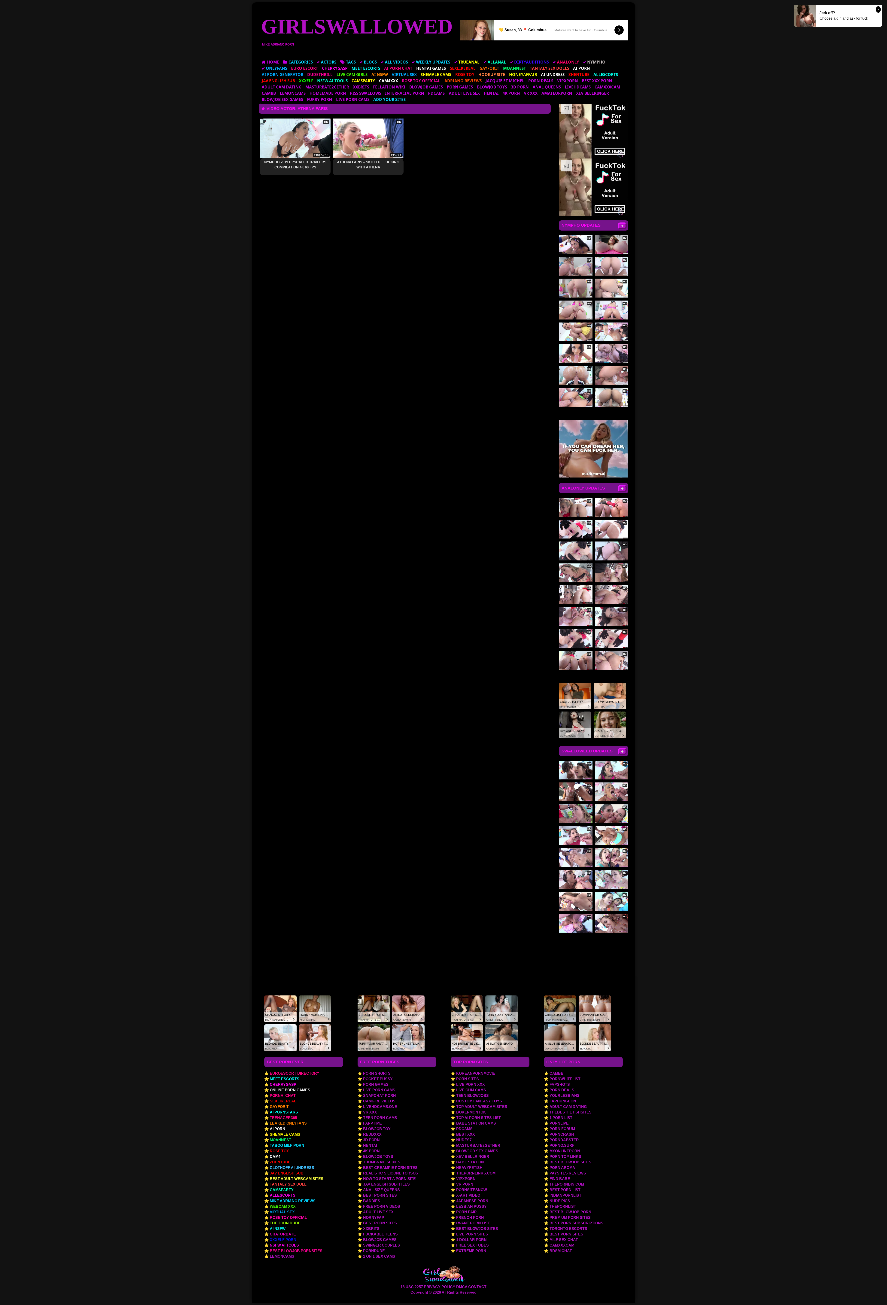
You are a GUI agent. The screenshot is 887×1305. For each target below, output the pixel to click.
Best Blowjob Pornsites (296, 1251)
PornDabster (564, 1140)
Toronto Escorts (568, 1229)
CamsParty (282, 1190)
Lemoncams (293, 93)
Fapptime (372, 1123)
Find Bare (560, 1179)
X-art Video (468, 1195)
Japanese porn (472, 1201)
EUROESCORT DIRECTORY (294, 1073)
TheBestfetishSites (571, 1112)
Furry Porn (319, 99)
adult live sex (464, 93)
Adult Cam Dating (281, 87)
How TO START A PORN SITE (389, 1179)
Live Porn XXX (470, 1084)
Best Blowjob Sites (477, 1229)
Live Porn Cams (352, 99)
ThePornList (563, 1206)
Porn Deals (540, 80)
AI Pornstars (284, 1112)
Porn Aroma (562, 1168)
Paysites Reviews (568, 1173)
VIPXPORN (567, 80)
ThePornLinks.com (475, 1173)
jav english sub (287, 1173)
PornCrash (562, 1134)
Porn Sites (467, 1079)
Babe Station (470, 1162)
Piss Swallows (365, 93)
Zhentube (280, 1162)
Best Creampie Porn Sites (390, 1168)
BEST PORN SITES (566, 1234)
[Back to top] (873, 1292)
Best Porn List (565, 1190)
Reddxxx (372, 1134)
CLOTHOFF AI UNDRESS (292, 1168)
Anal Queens (547, 87)
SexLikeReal (283, 1101)
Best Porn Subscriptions (576, 1223)
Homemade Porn (328, 93)
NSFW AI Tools (284, 1245)
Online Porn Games (290, 1090)
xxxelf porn (283, 1240)
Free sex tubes (472, 1245)
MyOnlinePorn (565, 1151)
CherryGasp (283, 1084)
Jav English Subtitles (386, 1184)
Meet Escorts (284, 1079)
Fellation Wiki (389, 87)
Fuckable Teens (380, 1234)
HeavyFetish (469, 1168)
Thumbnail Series (381, 1162)
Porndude (374, 1251)
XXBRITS (361, 87)
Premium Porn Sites (570, 1218)
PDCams (436, 93)
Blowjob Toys (492, 87)
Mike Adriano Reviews (293, 1201)
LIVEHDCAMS (578, 87)
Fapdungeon (563, 1101)
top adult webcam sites (481, 1107)
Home (273, 62)
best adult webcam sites (296, 1179)
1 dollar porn (471, 1240)
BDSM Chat (561, 1251)
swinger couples (381, 1245)
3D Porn (520, 87)
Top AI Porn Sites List (478, 1118)
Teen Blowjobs (472, 1096)
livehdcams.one (380, 1107)
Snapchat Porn (379, 1096)
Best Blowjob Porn (570, 1212)
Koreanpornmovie (475, 1073)
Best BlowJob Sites (570, 1162)
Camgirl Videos (379, 1101)
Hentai (491, 93)
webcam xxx (283, 1206)
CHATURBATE (283, 1234)
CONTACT (477, 1287)
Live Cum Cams (471, 1090)
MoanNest (280, 1140)
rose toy (279, 1151)
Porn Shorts (377, 1073)
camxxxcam (607, 87)
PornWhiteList (565, 1079)
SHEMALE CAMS (285, 1134)
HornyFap (373, 1218)
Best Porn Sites (380, 1195)
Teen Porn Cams (380, 1118)
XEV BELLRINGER (592, 93)
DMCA (462, 1287)
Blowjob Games (426, 87)
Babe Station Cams (476, 1123)
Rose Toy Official (288, 1218)
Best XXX (465, 1134)
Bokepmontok (471, 1112)
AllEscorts (282, 1195)
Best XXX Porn (597, 80)
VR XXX (531, 93)
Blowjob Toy (377, 1129)
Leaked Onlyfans (288, 1123)
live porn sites (472, 1234)
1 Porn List (561, 1118)
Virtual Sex (282, 1212)
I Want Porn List (473, 1223)
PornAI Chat (283, 1096)
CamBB (269, 93)
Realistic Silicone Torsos (390, 1173)
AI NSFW (278, 1229)
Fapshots (560, 1084)
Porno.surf (562, 1145)
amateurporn (556, 93)
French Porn (470, 1218)
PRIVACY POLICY (439, 1287)
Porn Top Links (565, 1157)
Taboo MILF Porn (287, 1145)
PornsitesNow (471, 1190)
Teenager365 (283, 1118)
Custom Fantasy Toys (479, 1101)
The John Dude (285, 1223)
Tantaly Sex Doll (288, 1184)
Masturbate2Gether (327, 87)
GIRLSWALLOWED (357, 26)
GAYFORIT (279, 1107)
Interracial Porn (404, 93)
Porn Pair (466, 1212)
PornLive (559, 1123)
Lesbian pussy (471, 1206)
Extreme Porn (471, 1251)
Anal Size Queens (381, 1190)
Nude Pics (560, 1201)
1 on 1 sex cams (379, 1256)
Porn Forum (562, 1129)
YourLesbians (565, 1096)
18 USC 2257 (412, 1287)
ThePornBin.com (567, 1184)
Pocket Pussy (378, 1079)
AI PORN (277, 1129)
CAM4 (275, 1157)
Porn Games (460, 87)
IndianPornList (565, 1195)
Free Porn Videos (381, 1206)
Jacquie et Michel (505, 80)
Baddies (371, 1201)
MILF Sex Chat (564, 1240)
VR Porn (464, 1184)
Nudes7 (464, 1140)
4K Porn (511, 93)
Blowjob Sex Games (282, 99)
